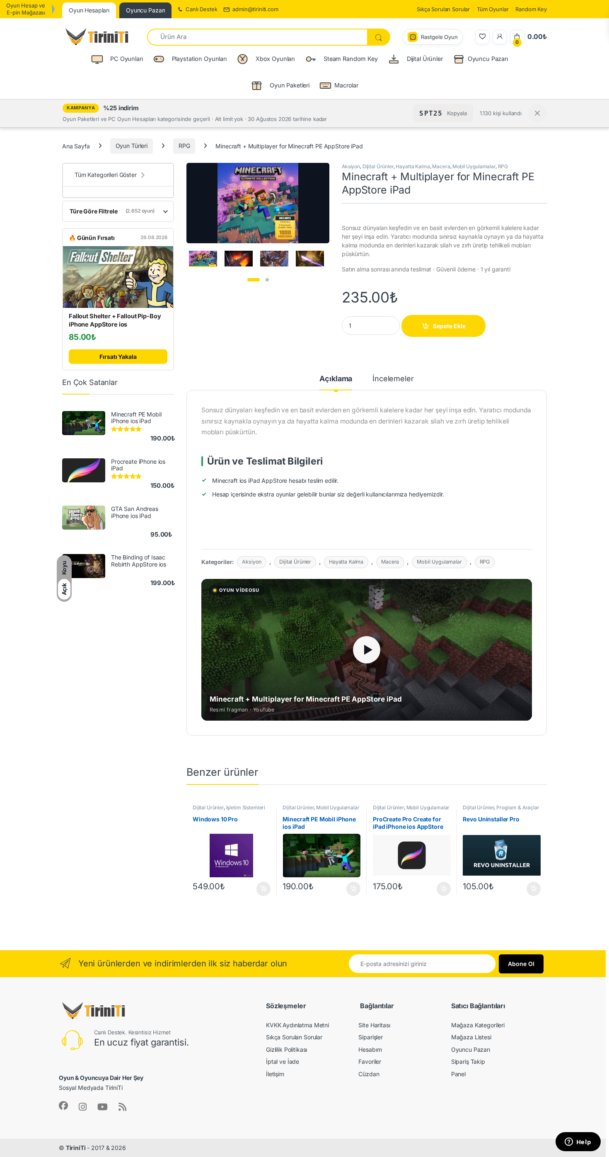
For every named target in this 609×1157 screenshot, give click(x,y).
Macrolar (346, 85)
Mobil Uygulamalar (473, 166)
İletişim (275, 1073)
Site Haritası (374, 1025)
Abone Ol (521, 963)
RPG (184, 145)
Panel (458, 1073)
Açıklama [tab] (335, 379)
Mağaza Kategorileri (478, 1025)
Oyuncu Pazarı (488, 58)
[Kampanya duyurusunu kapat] (537, 113)
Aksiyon (351, 166)
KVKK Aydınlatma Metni (297, 1025)
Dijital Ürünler (378, 166)
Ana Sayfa (76, 145)
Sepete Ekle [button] (260, 889)
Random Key (531, 9)
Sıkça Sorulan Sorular (443, 9)
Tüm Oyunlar (492, 9)
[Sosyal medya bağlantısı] (63, 1105)
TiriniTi (76, 1147)
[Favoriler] (482, 37)
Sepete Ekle (449, 325)
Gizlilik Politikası (286, 1049)
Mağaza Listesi (471, 1037)
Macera (441, 166)
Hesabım (370, 1049)
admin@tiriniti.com (255, 9)
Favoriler (369, 1061)
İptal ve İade (282, 1061)
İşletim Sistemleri (245, 807)
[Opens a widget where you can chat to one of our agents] (578, 1142)
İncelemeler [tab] (392, 379)
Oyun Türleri (131, 145)
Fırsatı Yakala (117, 356)
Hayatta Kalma (413, 166)
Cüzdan (368, 1073)
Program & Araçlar (517, 807)
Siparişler (370, 1037)
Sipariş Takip (468, 1061)
